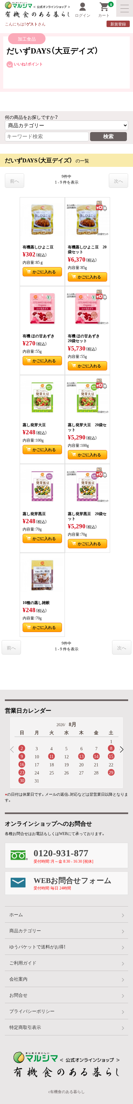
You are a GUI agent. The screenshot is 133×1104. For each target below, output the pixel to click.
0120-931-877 (63, 855)
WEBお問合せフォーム (73, 883)
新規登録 (118, 24)
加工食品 (27, 38)
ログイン (82, 15)
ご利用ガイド (22, 962)
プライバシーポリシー (32, 1011)
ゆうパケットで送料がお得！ (37, 946)
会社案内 (18, 978)
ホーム (16, 914)
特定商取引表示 (25, 1027)
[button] (121, 749)
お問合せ (18, 995)
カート (105, 10)
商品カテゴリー (25, 930)
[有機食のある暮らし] (32, 10)
